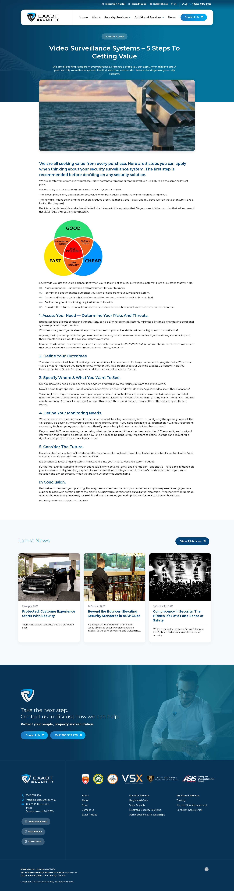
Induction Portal (115, 4)
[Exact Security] (43, 17)
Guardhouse (138, 4)
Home (83, 17)
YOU (206, 869)
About (96, 17)
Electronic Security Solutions (145, 809)
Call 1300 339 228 (66, 735)
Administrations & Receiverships (147, 814)
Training (181, 800)
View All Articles (191, 541)
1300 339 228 (33, 795)
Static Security (137, 805)
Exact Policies (89, 814)
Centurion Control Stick (189, 809)
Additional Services (148, 17)
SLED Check (160, 4)
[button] (130, 17)
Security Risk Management (192, 805)
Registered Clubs (138, 800)
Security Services (116, 17)
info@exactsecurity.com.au (41, 799)
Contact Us (191, 17)
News (172, 17)
